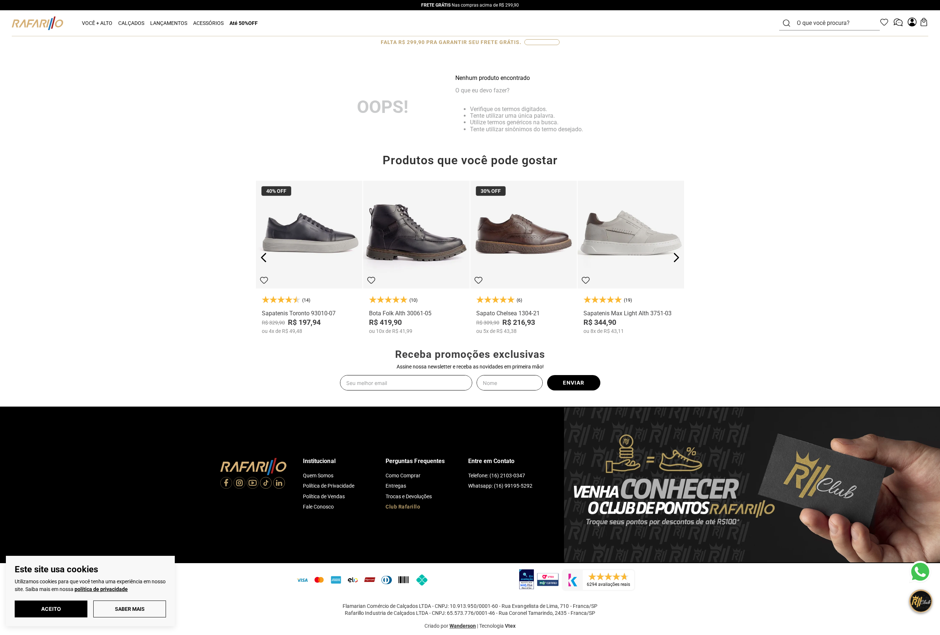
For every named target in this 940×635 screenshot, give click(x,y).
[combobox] (834, 23)
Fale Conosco (318, 507)
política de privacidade (101, 589)
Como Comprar (403, 475)
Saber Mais (130, 609)
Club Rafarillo (403, 507)
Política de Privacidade (328, 486)
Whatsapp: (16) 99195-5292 (500, 486)
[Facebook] (226, 483)
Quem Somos (318, 475)
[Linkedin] (279, 483)
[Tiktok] (266, 483)
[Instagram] (239, 483)
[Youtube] (252, 483)
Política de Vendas (324, 496)
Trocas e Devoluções (409, 496)
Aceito (51, 609)
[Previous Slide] (264, 258)
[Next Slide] (676, 258)
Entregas (396, 486)
